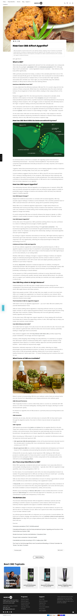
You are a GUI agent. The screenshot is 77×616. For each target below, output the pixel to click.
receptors (40, 98)
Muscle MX (22, 264)
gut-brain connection (48, 227)
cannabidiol (30, 67)
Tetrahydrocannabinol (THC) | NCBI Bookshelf (26, 526)
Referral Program (25, 601)
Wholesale (23, 608)
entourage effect (28, 459)
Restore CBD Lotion (35, 490)
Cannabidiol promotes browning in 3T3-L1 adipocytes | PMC (30, 540)
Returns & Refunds (43, 601)
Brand (18, 1)
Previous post (17, 550)
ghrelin (20, 110)
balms (32, 427)
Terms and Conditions (44, 607)
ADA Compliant (42, 610)
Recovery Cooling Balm (47, 585)
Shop (4, 1)
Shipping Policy (42, 603)
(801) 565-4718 (6, 607)
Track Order (42, 599)
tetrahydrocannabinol (46, 67)
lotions (39, 427)
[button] (64, 3)
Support (28, 1)
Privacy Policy (42, 608)
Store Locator (42, 605)
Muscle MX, (17, 484)
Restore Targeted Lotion (65, 585)
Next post (60, 550)
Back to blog (39, 557)
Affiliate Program (25, 605)
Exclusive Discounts (25, 603)
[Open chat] (73, 612)
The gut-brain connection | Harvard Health (25, 537)
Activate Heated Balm (30, 585)
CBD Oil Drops (22, 492)
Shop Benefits (11, 1)
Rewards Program (25, 599)
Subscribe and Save (25, 607)
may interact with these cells (40, 333)
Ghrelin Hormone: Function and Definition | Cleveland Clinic (29, 534)
